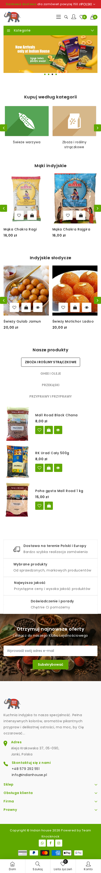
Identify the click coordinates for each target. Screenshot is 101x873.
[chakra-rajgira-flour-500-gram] (68, 215)
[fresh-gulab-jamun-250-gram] (14, 307)
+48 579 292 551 (26, 768)
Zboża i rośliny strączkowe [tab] (50, 362)
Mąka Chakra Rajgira (71, 229)
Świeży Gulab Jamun (22, 321)
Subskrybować (50, 664)
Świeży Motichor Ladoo (73, 321)
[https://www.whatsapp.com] (42, 843)
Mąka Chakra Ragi (20, 229)
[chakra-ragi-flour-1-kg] (19, 215)
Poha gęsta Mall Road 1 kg (59, 491)
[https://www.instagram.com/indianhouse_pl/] (58, 843)
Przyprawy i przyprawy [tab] (50, 396)
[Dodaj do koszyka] (32, 215)
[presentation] (3, 127)
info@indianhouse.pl (29, 774)
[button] (94, 17)
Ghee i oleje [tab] (50, 373)
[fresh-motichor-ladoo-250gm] (63, 307)
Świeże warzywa (26, 142)
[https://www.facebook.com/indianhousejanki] (50, 843)
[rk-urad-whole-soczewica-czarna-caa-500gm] (39, 468)
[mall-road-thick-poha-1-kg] (39, 506)
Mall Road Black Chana (56, 415)
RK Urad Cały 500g (52, 453)
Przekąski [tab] (50, 385)
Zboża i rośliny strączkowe (74, 144)
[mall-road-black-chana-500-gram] (39, 430)
